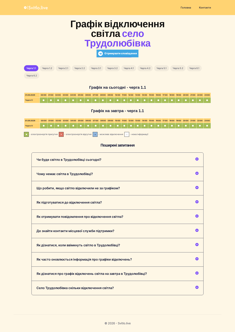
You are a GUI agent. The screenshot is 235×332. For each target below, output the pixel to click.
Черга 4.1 (129, 68)
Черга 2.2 (79, 68)
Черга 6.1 (194, 68)
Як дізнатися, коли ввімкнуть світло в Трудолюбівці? (78, 245)
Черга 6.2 (31, 75)
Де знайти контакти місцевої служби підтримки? (75, 231)
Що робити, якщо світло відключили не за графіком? (78, 188)
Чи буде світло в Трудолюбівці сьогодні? (68, 160)
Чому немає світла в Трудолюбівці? (64, 174)
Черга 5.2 (178, 68)
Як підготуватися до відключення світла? (69, 202)
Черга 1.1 (31, 68)
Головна (186, 7)
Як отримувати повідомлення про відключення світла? (79, 217)
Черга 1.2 (47, 68)
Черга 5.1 (162, 68)
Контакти (205, 7)
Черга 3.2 (112, 68)
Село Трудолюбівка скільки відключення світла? (75, 288)
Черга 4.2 (145, 68)
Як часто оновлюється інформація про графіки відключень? (84, 259)
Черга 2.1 (63, 68)
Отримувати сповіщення (120, 53)
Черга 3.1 (96, 68)
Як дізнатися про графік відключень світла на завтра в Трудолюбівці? (91, 274)
